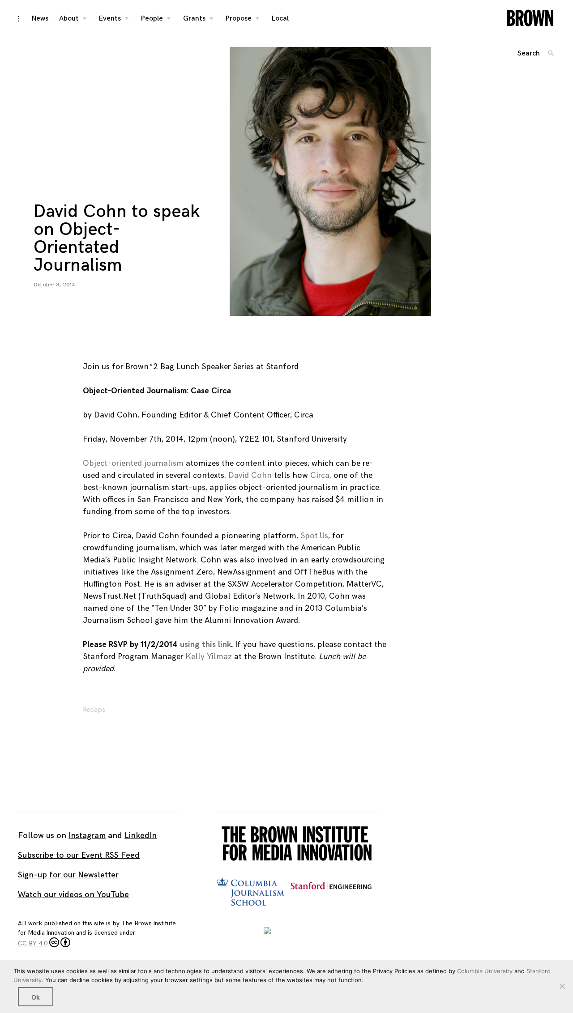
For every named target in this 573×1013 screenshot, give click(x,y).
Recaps (94, 710)
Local (280, 18)
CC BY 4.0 (33, 943)
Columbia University (485, 971)
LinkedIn (140, 835)
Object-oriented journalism (133, 463)
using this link (205, 644)
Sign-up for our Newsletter (68, 875)
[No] (561, 986)
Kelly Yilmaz (208, 656)
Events (110, 18)
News (40, 18)
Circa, (320, 475)
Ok (35, 997)
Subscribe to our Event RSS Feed (79, 855)
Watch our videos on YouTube (73, 894)
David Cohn (250, 475)
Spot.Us (314, 536)
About (69, 18)
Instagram (87, 835)
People (152, 18)
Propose (239, 18)
